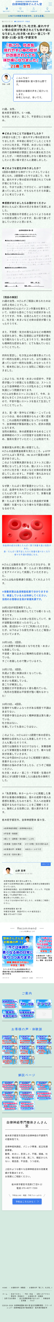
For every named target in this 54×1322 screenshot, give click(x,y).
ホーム (5, 1294)
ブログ (32, 1301)
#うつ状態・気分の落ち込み (36, 844)
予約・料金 (29, 1294)
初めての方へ (16, 1294)
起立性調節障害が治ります (30, 1298)
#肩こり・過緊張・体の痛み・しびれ (19, 839)
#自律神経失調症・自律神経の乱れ (18, 828)
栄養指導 (46, 1298)
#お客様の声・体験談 (12, 849)
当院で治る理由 (10, 1298)
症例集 (23, 1301)
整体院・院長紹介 (18, 1296)
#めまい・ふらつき (33, 849)
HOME (4, 1288)
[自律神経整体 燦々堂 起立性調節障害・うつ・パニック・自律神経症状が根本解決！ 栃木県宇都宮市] (27, 3)
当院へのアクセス (43, 1294)
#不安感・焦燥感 (11, 834)
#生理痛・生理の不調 (12, 844)
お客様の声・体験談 (23, 21)
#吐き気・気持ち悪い (12, 855)
